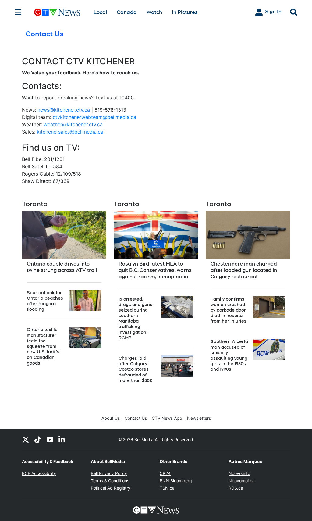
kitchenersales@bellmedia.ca (70, 132)
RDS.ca (236, 488)
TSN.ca (167, 488)
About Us (110, 418)
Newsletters (199, 418)
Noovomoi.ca (242, 480)
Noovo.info (239, 473)
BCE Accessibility (39, 473)
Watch (154, 12)
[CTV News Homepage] (57, 12)
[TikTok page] (37, 439)
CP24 (165, 473)
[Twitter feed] (25, 439)
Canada (127, 12)
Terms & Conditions (110, 480)
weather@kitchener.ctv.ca (73, 124)
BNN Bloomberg (176, 480)
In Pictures (185, 12)
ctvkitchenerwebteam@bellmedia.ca (94, 117)
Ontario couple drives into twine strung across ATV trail (62, 267)
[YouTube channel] (50, 439)
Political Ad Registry (110, 488)
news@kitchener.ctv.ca (63, 110)
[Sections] (18, 12)
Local (100, 12)
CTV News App (167, 418)
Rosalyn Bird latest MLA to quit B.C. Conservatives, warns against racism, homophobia (155, 270)
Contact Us (136, 418)
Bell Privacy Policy (109, 473)
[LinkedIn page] (62, 439)
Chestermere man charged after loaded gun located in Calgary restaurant (244, 270)
